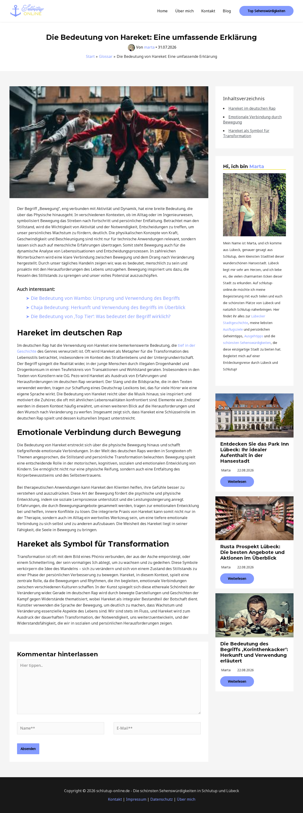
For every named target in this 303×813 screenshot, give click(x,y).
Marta (256, 166)
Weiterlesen (237, 481)
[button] (266, 11)
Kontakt (208, 11)
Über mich (184, 11)
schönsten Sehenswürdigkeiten (247, 342)
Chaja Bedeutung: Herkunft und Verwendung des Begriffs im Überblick (108, 307)
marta (226, 470)
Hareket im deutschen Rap (252, 108)
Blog (227, 11)
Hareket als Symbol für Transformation (246, 133)
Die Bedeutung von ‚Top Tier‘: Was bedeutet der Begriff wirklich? (100, 316)
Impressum (136, 799)
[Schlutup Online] (27, 10)
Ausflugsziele (233, 329)
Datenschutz (161, 799)
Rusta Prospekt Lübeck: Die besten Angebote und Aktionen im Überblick (252, 552)
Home (162, 11)
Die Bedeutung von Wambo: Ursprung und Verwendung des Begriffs (105, 298)
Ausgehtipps (253, 336)
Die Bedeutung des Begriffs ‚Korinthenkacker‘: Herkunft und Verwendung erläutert (254, 652)
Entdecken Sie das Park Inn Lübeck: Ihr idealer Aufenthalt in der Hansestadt (254, 452)
